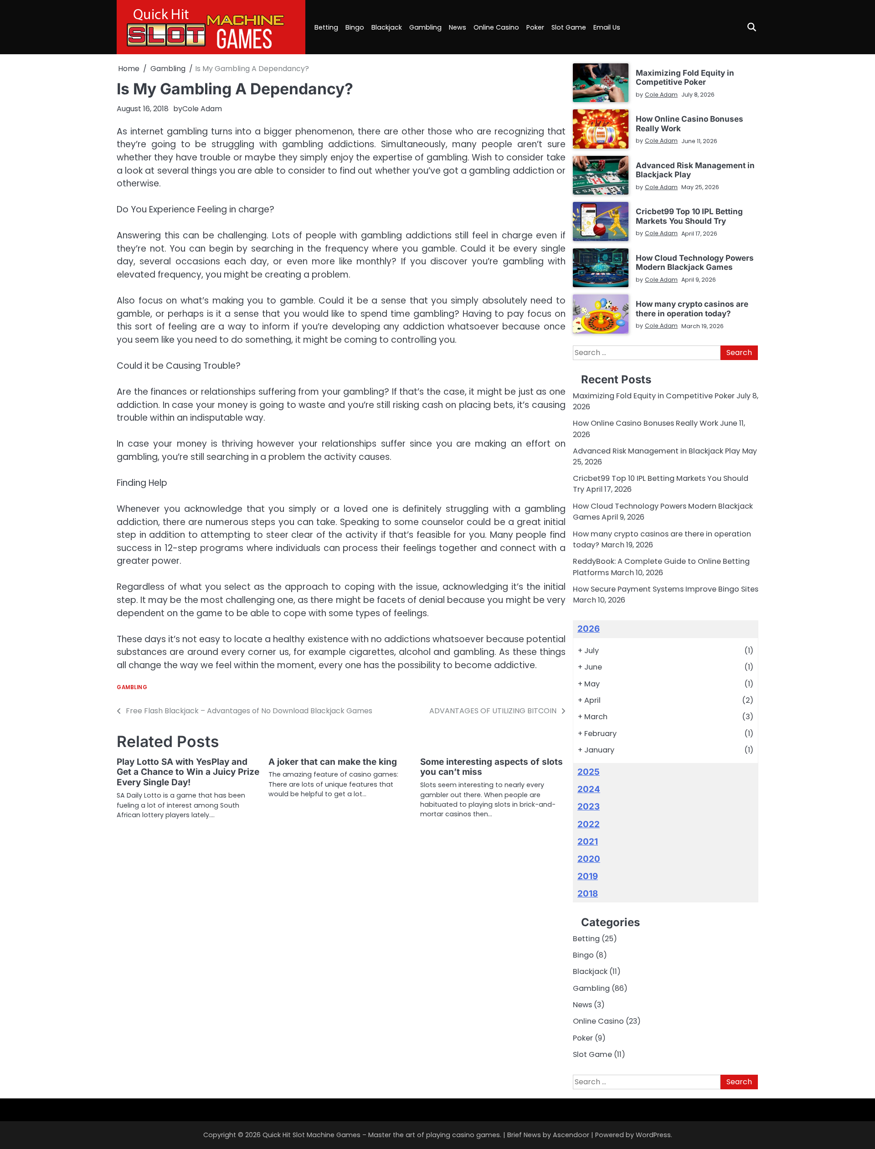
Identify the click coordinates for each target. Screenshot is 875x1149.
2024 (588, 789)
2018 (587, 893)
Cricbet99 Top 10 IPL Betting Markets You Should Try (689, 215)
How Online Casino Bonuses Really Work (689, 123)
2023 (588, 806)
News (457, 27)
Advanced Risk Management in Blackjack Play (695, 169)
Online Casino (496, 27)
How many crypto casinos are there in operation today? (692, 308)
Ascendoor (571, 1134)
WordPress (653, 1134)
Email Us (606, 27)
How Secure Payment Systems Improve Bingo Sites (665, 589)
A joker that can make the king (332, 762)
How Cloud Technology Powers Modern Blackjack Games (695, 262)
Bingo (354, 27)
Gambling (425, 27)
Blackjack (386, 27)
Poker (535, 27)
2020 (588, 859)
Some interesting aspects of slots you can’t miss (491, 767)
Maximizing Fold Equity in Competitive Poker (685, 77)
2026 (588, 628)
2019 (587, 876)
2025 (588, 772)
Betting (326, 27)
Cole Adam (202, 108)
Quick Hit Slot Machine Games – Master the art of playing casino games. (381, 1134)
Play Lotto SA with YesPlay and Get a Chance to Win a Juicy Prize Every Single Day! (188, 772)
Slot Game (568, 27)
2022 (588, 824)
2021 (587, 841)
